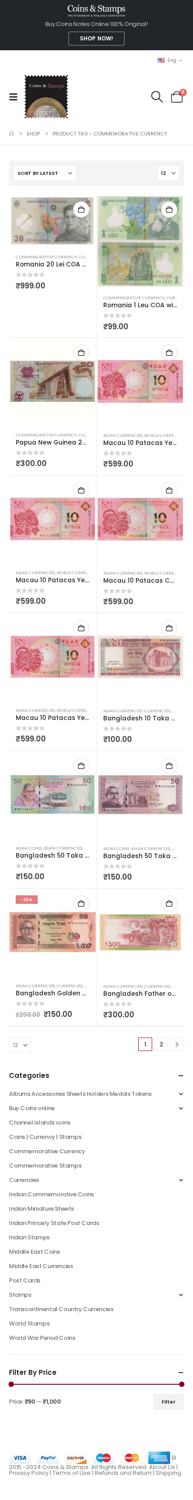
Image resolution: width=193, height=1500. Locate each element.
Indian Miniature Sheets (41, 1208)
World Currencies (165, 435)
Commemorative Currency (46, 257)
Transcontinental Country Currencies (61, 1309)
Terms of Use (72, 1473)
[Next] (177, 1044)
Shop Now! (96, 38)
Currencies (157, 711)
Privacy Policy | (31, 1473)
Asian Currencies (122, 435)
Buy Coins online (32, 1108)
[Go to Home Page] (11, 133)
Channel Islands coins (39, 1122)
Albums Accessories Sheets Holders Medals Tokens (80, 1094)
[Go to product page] (52, 221)
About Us (162, 1467)
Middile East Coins (34, 1251)
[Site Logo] (46, 96)
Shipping (168, 1473)
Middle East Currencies (41, 1266)
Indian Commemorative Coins (51, 1194)
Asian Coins (29, 848)
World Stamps (29, 1323)
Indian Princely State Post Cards (54, 1223)
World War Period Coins (42, 1338)
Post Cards (24, 1280)
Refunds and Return (123, 1473)
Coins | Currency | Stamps (45, 1137)
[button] (16, 97)
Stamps (20, 1295)
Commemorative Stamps (45, 1165)
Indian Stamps (29, 1237)
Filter (168, 1401)
